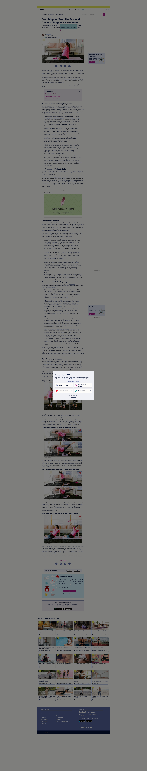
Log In (77, 395)
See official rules (73, 397)
